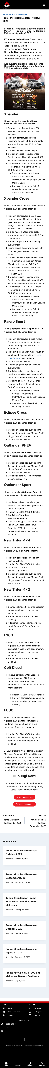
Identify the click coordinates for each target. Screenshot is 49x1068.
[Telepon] (29, 1063)
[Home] (6, 1063)
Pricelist (17, 1066)
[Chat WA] (42, 1063)
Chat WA (42, 1066)
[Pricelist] (17, 1063)
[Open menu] (44, 5)
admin (10, 859)
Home (6, 1066)
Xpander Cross (16, 198)
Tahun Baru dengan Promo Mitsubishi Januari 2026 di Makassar (21, 902)
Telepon (29, 1066)
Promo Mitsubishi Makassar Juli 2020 (12, 819)
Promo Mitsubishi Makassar (15, 14)
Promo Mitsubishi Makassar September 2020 (38, 821)
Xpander (11, 114)
